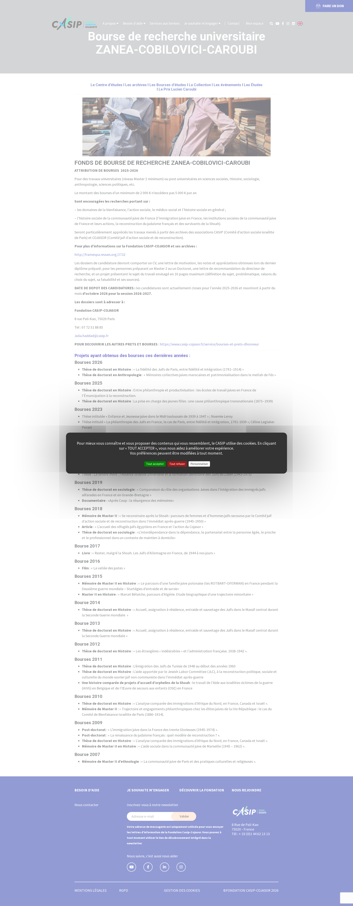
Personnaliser (199, 464)
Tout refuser (177, 464)
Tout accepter (155, 464)
